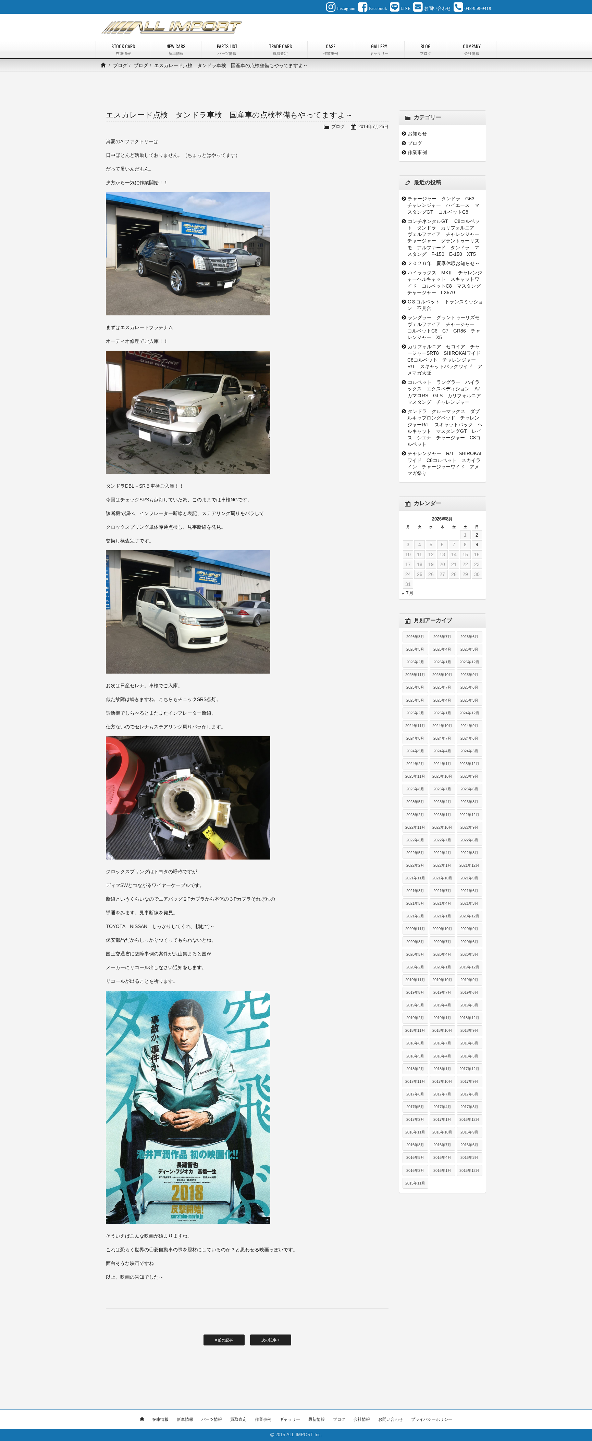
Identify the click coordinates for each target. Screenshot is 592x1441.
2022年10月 (442, 827)
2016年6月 (469, 1145)
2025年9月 (469, 675)
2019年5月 (415, 1005)
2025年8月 (415, 687)
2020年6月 (469, 942)
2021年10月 (442, 878)
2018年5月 (415, 1056)
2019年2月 (415, 1018)
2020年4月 (442, 954)
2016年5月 (415, 1157)
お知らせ (417, 133)
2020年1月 (442, 967)
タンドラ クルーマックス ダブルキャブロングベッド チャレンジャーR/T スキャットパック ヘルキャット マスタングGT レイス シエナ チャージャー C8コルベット (444, 428)
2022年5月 (415, 853)
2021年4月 (442, 903)
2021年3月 (469, 903)
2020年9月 (469, 929)
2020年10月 (442, 929)
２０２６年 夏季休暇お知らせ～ (444, 263)
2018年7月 (442, 1043)
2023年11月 (415, 776)
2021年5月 (415, 903)
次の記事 (269, 1340)
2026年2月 (415, 662)
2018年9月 (469, 1030)
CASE (330, 49)
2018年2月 (415, 1069)
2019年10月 (442, 980)
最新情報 (316, 1419)
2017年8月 (415, 1094)
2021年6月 (469, 891)
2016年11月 (415, 1132)
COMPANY (472, 49)
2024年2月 (415, 764)
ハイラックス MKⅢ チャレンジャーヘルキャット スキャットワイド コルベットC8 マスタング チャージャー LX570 (445, 282)
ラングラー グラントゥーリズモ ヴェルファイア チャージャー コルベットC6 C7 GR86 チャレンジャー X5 (445, 327)
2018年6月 (469, 1043)
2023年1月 (442, 815)
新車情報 (185, 1419)
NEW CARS (175, 49)
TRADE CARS (280, 49)
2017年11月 (415, 1081)
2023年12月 (469, 764)
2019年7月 (442, 992)
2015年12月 (469, 1170)
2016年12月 (469, 1119)
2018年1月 (442, 1069)
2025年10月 (442, 675)
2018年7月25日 (373, 126)
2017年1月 (442, 1119)
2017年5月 (415, 1107)
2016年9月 (469, 1132)
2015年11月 (415, 1183)
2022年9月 (469, 827)
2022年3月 (469, 853)
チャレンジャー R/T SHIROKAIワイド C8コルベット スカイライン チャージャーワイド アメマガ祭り (444, 463)
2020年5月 (415, 954)
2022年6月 (469, 840)
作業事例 (417, 152)
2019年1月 (442, 1018)
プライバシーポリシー (431, 1419)
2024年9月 (469, 726)
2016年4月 (442, 1157)
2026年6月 (469, 637)
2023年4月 (442, 802)
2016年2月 (415, 1170)
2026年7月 (442, 637)
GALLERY (379, 49)
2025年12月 (469, 662)
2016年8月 (415, 1145)
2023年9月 (469, 776)
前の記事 (225, 1340)
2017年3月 (469, 1107)
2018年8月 (415, 1043)
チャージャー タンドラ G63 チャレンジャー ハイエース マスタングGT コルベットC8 (443, 205)
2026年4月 (442, 649)
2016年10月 (442, 1132)
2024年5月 (415, 751)
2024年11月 (415, 726)
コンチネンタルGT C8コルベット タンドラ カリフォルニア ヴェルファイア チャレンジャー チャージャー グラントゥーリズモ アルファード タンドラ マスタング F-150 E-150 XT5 (445, 237)
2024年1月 (442, 764)
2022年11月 (415, 827)
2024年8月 (415, 738)
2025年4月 (442, 700)
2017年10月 (442, 1081)
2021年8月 (415, 891)
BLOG (425, 49)
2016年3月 (469, 1157)
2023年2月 (415, 815)
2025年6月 (469, 687)
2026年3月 (469, 649)
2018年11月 (415, 1030)
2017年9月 (469, 1081)
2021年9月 (469, 878)
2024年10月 (442, 726)
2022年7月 (442, 840)
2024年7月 (442, 738)
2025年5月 (415, 700)
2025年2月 (415, 713)
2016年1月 (442, 1170)
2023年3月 (469, 802)
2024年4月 (442, 751)
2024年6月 (469, 738)
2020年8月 (415, 942)
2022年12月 (469, 815)
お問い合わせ (390, 1419)
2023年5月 (415, 802)
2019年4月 (442, 1005)
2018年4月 (442, 1056)
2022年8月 (415, 840)
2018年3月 (469, 1056)
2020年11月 (415, 929)
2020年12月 (469, 916)
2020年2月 (415, 967)
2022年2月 (415, 865)
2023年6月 (469, 789)
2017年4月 (442, 1107)
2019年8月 (415, 992)
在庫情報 (160, 1419)
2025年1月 (442, 713)
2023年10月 (442, 776)
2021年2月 (415, 916)
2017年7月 (442, 1094)
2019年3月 (469, 1005)
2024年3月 (469, 751)
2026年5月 (415, 649)
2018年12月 (469, 1018)
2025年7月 (442, 687)
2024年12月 (469, 713)
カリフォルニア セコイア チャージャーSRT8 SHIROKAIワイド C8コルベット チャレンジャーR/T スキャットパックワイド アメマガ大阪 (445, 360)
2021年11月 (415, 878)
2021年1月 (442, 916)
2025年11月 (415, 675)
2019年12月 (469, 967)
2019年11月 (415, 980)
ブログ (120, 65)
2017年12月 (469, 1069)
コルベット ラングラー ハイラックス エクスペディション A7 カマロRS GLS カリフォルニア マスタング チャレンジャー (445, 392)
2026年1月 (442, 662)
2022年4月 (442, 853)
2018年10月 (442, 1030)
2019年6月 (469, 992)
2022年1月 (442, 865)
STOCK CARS (123, 49)
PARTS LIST (227, 49)
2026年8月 (415, 637)
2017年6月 (469, 1094)
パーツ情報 (211, 1419)
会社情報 (362, 1419)
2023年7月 (442, 789)
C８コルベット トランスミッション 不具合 (445, 305)
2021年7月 (442, 891)
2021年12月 (469, 865)
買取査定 (238, 1419)
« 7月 (408, 593)
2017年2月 (415, 1119)
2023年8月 (415, 789)
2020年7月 (442, 942)
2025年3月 (469, 700)
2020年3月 (469, 954)
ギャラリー (290, 1419)
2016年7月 (442, 1145)
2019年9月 (469, 980)
